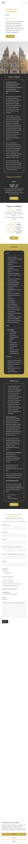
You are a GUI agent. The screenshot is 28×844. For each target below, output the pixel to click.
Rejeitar (14, 841)
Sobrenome (5, 532)
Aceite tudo (14, 834)
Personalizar (14, 837)
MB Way (6, 571)
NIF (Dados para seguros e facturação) (12, 546)
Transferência (7, 573)
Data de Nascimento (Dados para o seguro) (13, 554)
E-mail (4, 561)
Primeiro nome (6, 525)
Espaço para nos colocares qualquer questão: (13, 602)
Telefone (4, 539)
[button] (25, 2)
